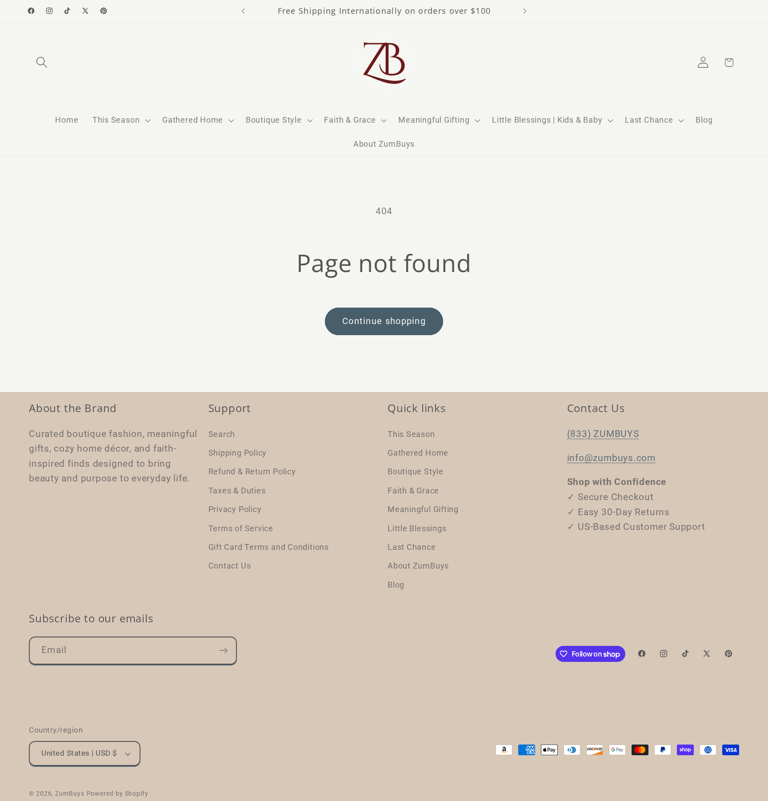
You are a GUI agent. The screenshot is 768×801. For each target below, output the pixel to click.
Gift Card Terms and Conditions (268, 546)
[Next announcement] (525, 11)
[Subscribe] (223, 651)
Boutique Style (416, 471)
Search (222, 433)
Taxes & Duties (237, 490)
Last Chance (412, 546)
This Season (411, 433)
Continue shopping (384, 321)
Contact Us (229, 565)
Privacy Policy (235, 508)
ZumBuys (69, 793)
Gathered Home (418, 452)
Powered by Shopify (117, 793)
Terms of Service (240, 528)
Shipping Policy (237, 452)
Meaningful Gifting (423, 508)
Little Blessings (417, 528)
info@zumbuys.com (611, 457)
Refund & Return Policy (252, 471)
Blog (396, 584)
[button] (41, 62)
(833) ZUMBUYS (603, 433)
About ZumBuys (418, 565)
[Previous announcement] (243, 11)
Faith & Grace (413, 490)
